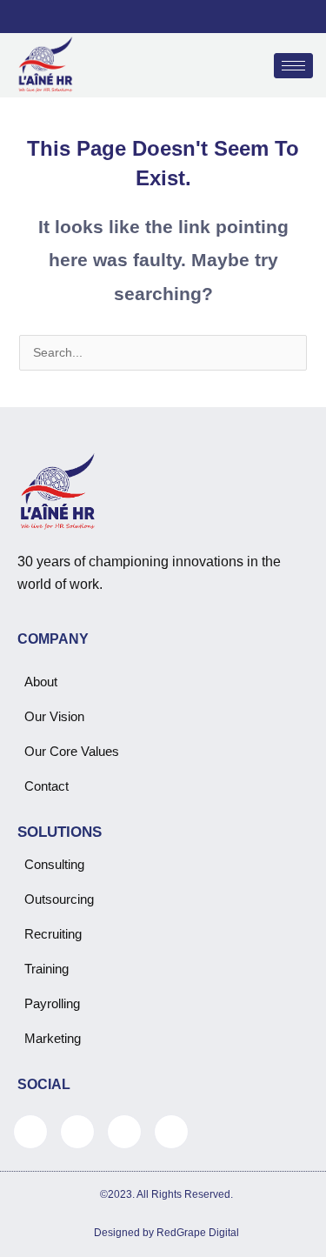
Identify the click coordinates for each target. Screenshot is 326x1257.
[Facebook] (119, 16)
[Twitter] (149, 16)
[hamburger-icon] (293, 65)
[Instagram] (208, 16)
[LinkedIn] (178, 16)
